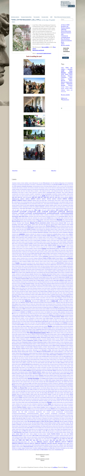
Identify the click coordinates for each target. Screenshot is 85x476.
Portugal (70, 85)
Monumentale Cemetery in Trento (19, 343)
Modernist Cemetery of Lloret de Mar (25, 335)
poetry (47, 373)
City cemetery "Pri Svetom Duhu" (24, 254)
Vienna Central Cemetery (44, 435)
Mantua (28, 326)
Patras (33, 367)
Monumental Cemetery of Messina (19, 340)
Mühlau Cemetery (56, 345)
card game (22, 229)
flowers (41, 286)
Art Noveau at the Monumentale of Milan (59, 208)
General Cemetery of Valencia (61, 294)
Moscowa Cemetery (69, 343)
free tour (35, 288)
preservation (32, 376)
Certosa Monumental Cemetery (52, 248)
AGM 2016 (57, 195)
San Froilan (23, 391)
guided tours (43, 300)
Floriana (38, 286)
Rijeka (15, 388)
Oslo (13, 365)
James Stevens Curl (33, 313)
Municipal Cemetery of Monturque (32, 348)
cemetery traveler (69, 245)
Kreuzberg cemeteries (69, 316)
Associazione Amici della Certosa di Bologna (37, 216)
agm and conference (64, 197)
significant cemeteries (17, 399)
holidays (23, 307)
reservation (20, 386)
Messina (56, 330)
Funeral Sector (62, 291)
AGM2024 (19, 200)
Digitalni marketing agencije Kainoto (42, 459)
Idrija (69, 307)
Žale (40, 449)
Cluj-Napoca (20, 256)
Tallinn (41, 415)
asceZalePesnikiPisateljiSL (53, 213)
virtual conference (62, 437)
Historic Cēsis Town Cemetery (40, 305)
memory (45, 330)
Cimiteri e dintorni (47, 251)
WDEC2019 (21, 443)
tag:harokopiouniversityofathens (33, 413)
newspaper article (45, 356)
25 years (58, 186)
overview (36, 365)
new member (14, 356)
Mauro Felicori (34, 327)
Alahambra (34, 200)
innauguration (52, 308)
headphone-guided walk (60, 302)
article (18, 210)
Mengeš (49, 330)
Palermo (49, 365)
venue (65, 433)
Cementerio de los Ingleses (27, 232)
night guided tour (67, 356)
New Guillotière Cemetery (68, 354)
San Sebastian (22, 392)
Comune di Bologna (38, 258)
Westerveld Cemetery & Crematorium (41, 446)
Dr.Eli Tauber (67, 269)
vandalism (35, 433)
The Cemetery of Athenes (31, 418)
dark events (61, 266)
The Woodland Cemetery (23, 426)
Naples (20, 353)
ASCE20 (66, 210)
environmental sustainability (67, 275)
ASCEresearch (69, 211)
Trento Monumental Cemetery (65, 429)
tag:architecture (39, 411)
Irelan (26, 311)
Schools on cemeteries (17, 395)
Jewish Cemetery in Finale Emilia (59, 313)
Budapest (53, 226)
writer (13, 449)
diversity (65, 267)
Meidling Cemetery (32, 329)
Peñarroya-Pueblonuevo (32, 368)
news (40, 356)
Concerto (65, 258)
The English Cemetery (33, 419)
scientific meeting (51, 395)
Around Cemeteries (35, 208)
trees (49, 429)
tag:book (53, 411)
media (42, 327)
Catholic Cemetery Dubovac (46, 230)
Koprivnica (47, 316)
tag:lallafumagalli (54, 413)
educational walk (45, 274)
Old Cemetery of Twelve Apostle (38, 361)
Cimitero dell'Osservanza (16, 253)
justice (44, 315)
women (23, 448)
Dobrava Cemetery (16, 269)
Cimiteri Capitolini (40, 251)
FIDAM (56, 283)
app (61, 205)
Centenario (68, 246)
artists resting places (29, 210)
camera (43, 227)
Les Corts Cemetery (61, 319)
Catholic (38, 230)
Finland (18, 285)
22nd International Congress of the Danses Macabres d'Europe (44, 186)
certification (39, 248)
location (18, 324)
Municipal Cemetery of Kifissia (18, 348)
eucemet (67, 277)
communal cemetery (69, 256)
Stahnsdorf (29, 407)
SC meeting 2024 (62, 394)
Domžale (29, 269)
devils (23, 267)
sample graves (57, 389)
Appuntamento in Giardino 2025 (28, 206)
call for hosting (24, 227)
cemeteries (22, 234)
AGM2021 (64, 198)
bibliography (62, 221)
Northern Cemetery (69, 357)
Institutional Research (31, 310)
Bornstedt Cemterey (27, 224)
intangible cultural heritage (41, 310)
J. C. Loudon (20, 313)
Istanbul (48, 311)
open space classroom (54, 364)
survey (44, 410)
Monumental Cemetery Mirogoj (48, 337)
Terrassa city (42, 416)
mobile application (66, 334)
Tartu (54, 415)
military (51, 332)
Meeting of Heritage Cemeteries (58, 327)
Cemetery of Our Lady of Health (30, 240)
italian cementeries (53, 311)
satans (39, 394)
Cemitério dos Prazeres (52, 246)
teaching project (70, 415)
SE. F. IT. (65, 395)
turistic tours (36, 430)
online (51, 362)
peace (50, 367)
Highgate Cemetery (69, 304)
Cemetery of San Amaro (16, 242)
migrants (21, 332)
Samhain (52, 389)
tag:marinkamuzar (62, 413)
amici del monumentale (23, 203)
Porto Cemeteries (35, 375)
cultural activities (42, 262)
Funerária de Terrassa (69, 291)
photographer (44, 370)
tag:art (44, 411)
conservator (66, 259)
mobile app (59, 334)
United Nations (25, 432)
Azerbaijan (66, 217)
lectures (47, 319)
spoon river (59, 404)
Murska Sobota (55, 350)
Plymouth (71, 372)
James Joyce (27, 313)
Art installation (43, 208)
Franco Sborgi (30, 288)
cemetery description (66, 69)
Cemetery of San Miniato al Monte (36, 242)
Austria (66, 74)
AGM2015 (33, 198)
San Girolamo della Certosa (51, 391)
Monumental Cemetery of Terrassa (29, 342)
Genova (71, 294)
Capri (70, 227)
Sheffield (44, 397)
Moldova (46, 335)
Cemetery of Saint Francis (68, 240)
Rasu (24, 383)
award (62, 217)
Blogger (65, 467)
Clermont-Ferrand (69, 254)
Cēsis (61, 248)
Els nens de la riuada (20, 275)
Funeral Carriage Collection (46, 291)
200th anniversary (65, 184)
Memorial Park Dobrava (34, 330)
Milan (28, 332)
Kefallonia (67, 315)
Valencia (31, 433)
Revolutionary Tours (65, 386)
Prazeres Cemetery (15, 376)
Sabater (51, 387)
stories (70, 82)
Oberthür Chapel (43, 359)
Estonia (62, 88)
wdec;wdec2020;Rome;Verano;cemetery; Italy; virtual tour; (24, 441)
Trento (58, 429)
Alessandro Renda (50, 200)
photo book (14, 370)
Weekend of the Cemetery (54, 444)
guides (64, 300)
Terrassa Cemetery (36, 416)
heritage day (28, 304)
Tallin (38, 415)
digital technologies (46, 267)
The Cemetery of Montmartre (41, 418)
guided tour (28, 301)
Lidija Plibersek (38, 321)
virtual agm (29, 437)
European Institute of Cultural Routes (21, 280)
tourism (39, 427)
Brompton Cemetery (20, 226)
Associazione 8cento (68, 214)
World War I (52, 448)
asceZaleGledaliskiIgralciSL (39, 213)
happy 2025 (18, 302)
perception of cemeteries (41, 368)
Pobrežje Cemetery (37, 373)
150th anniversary (46, 183)
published (14, 381)
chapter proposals (21, 250)
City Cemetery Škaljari (46, 254)
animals (28, 205)
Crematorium (64, 261)
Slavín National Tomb (43, 402)
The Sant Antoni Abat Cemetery (58, 424)
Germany (70, 79)
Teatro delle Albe (15, 416)
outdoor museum (30, 365)
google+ (52, 297)
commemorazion (62, 256)
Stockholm (25, 408)
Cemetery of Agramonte (37, 237)
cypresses (26, 266)
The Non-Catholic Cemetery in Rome (52, 422)
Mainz (13, 326)
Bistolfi (23, 222)
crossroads (25, 262)
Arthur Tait (14, 210)
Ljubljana (65, 323)
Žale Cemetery (44, 449)
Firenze (22, 285)
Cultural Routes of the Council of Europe (35, 264)
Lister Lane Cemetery (16, 322)
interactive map (49, 310)
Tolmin (13, 427)
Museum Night (25, 351)
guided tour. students (35, 300)
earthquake (41, 272)
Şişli (63, 400)
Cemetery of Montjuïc (63, 238)
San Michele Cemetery (67, 391)
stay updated (33, 407)
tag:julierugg (47, 413)
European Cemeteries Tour (35, 278)
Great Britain (56, 299)
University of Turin (45, 432)
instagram (25, 310)
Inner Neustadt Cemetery (60, 308)
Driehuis (62, 270)
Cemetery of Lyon (54, 238)
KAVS (55, 315)
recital (33, 383)
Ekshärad (50, 274)
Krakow (62, 316)
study (72, 408)
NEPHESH (22, 354)
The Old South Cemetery (26, 424)
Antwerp (59, 205)
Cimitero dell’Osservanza (26, 253)
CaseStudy (19, 230)
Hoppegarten (35, 307)
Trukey (20, 430)
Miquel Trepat (24, 334)
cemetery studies (43, 245)
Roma (19, 387)
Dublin (13, 272)
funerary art (23, 292)
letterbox (67, 319)
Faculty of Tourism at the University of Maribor (33, 281)
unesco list (68, 430)
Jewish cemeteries (42, 313)
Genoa (68, 294)
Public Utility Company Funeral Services (54, 380)
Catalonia (34, 230)
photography (50, 370)
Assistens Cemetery (15, 214)
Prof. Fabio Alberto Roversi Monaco (21, 378)
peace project (61, 367)
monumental (27, 337)
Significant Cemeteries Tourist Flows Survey (48, 399)
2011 (70, 184)
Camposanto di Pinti (49, 227)
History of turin (18, 307)
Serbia (62, 74)
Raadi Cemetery (58, 381)
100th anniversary (35, 183)
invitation (22, 312)
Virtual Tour (68, 437)
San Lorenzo (60, 391)
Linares (53, 321)
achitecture (60, 194)
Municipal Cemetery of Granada (54, 346)
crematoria (60, 261)
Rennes (13, 384)
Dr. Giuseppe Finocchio (60, 269)
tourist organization (66, 427)
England (41, 275)
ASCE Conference (51, 210)
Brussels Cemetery (42, 226)
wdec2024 (49, 443)
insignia (21, 310)
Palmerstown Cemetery (55, 365)
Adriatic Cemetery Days (33, 195)
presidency (37, 376)
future (40, 292)
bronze (26, 226)
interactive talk (54, 310)
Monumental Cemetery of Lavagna (39, 338)
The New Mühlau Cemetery (17, 422)
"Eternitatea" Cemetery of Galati (18, 183)
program (30, 378)
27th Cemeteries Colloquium (33, 187)
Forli (57, 286)
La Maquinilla (31, 318)
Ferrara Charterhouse (47, 283)
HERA (13, 304)
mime (68, 332)
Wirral (65, 446)
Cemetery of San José (25, 242)
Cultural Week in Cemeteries (61, 264)
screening (56, 395)
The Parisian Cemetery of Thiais (38, 424)
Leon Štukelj (54, 319)
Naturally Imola (70, 353)
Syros (19, 411)
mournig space (35, 345)
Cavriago (53, 230)
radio (62, 381)
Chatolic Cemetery (41, 250)
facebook (22, 281)
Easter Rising (48, 272)
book (65, 223)
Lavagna (38, 319)
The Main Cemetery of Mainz (21, 421)
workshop (40, 448)
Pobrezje (22, 373)
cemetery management (20, 237)
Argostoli (71, 206)
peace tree (66, 367)
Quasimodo (41, 381)
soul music (24, 404)
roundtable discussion (36, 387)
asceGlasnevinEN (32, 211)
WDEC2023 (44, 443)
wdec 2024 (35, 440)
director (52, 267)
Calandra (13, 227)
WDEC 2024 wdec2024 (44, 440)
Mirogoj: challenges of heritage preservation (36, 334)
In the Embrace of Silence (30, 308)
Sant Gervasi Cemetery (59, 392)
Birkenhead (19, 222)
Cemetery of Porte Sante (51, 240)
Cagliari (71, 226)
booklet (19, 224)
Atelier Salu (70, 216)
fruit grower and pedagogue (20, 291)
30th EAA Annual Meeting (50, 189)
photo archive (70, 368)
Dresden (58, 270)
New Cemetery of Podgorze (56, 354)
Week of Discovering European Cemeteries (62, 17)
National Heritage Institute (27, 353)
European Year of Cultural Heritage (36, 280)
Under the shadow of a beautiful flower (55, 430)
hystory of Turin (64, 307)
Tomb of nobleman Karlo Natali (21, 427)
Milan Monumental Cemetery (38, 332)
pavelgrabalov (43, 367)
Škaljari (19, 402)
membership (38, 329)
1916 (66, 183)
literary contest (24, 322)
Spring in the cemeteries (68, 404)
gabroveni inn (44, 292)
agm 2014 (52, 195)
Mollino (49, 335)
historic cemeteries (19, 305)
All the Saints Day (17, 202)
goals (21, 297)
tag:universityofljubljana (23, 415)
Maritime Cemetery (24, 327)
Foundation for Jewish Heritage (67, 286)
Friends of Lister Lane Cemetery (41, 289)
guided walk (54, 301)
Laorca (69, 318)
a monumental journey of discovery (53, 192)
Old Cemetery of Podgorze (26, 361)
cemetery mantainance (28, 237)
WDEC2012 (39, 441)
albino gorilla (39, 200)
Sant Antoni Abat (38, 392)
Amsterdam (56, 203)
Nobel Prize (30, 357)
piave (64, 370)
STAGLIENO (14, 407)
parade (72, 365)
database (65, 266)
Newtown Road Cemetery (54, 356)
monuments (42, 343)
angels (72, 203)
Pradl (58, 375)
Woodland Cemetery (29, 448)
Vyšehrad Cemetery (38, 438)
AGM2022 (70, 198)
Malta (22, 326)
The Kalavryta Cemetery (60, 419)
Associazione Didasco (63, 216)
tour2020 (36, 427)
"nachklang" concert (28, 183)
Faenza (43, 281)
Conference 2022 (15, 259)
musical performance (58, 351)
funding (26, 291)
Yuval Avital (31, 449)
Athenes (13, 217)
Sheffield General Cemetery (51, 397)
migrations (25, 332)
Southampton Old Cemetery (42, 404)
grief (21, 300)
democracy (16, 267)
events (62, 67)
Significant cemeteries (15, 17)
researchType (14, 386)
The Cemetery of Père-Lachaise (65, 418)
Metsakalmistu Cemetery (63, 330)
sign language (68, 397)
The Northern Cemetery (64, 422)
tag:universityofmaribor (32, 415)
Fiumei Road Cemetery (47, 285)
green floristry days (15, 300)
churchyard (71, 250)
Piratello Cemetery (36, 372)
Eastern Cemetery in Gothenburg (64, 272)
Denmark (19, 267)
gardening (33, 294)
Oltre (32, 362)
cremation (56, 261)
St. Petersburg (70, 405)
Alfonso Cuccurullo (65, 200)
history (13, 307)
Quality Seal (29, 381)
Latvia (35, 319)
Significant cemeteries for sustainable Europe (31, 399)
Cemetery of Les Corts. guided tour (35, 238)
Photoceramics (39, 370)
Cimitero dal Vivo (69, 251)
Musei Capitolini (61, 350)
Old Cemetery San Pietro (50, 361)
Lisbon (56, 321)
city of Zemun (60, 254)
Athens (17, 218)
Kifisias (26, 316)
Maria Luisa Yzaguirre (43, 326)
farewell (20, 283)
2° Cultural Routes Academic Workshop (42, 184)
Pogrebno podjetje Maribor (61, 373)
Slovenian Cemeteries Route (57, 402)
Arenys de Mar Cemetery (60, 206)
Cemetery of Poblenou (41, 240)
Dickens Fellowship (27, 267)
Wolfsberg (71, 446)
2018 (72, 184)
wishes (67, 446)
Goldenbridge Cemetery (35, 297)
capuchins (18, 229)
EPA (32, 277)
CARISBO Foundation (31, 229)
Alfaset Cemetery (57, 200)
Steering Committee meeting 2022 (63, 407)
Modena (16, 335)
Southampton (34, 404)
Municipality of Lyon (37, 350)
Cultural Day (48, 262)
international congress (16, 311)
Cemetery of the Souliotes (63, 243)
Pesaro (62, 368)
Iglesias (71, 307)
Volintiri (18, 438)
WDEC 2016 (64, 438)
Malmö (19, 326)
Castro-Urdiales (29, 230)
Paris (18, 367)
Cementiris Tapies (15, 234)
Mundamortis (63, 345)
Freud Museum (54, 288)
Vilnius (24, 437)
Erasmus (40, 277)
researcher (63, 384)
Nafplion (17, 353)
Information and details (38, 50)
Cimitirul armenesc (53, 253)
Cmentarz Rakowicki (27, 256)
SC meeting (48, 394)
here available (45, 47)
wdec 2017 (70, 438)
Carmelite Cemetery (54, 229)
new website (19, 356)
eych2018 (14, 281)
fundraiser (30, 291)
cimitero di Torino (46, 253)
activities (64, 194)
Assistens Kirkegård (24, 214)
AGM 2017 (62, 195)
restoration (37, 386)
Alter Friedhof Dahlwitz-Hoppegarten (40, 202)
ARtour (36, 210)
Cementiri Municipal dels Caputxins (55, 232)
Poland (62, 83)
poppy (23, 375)
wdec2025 (54, 443)
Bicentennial (68, 221)
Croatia (70, 72)
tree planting (46, 429)
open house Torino (46, 364)
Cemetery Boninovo (25, 235)
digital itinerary (35, 267)
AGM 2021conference (27, 197)
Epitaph (37, 277)
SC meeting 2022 (55, 394)
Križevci (13, 318)
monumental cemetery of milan (34, 340)
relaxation (66, 383)
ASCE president (60, 210)
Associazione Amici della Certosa (20, 216)
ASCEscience (15, 213)
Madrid (71, 324)
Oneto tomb (47, 362)
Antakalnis (47, 205)
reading (29, 383)
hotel (45, 307)
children (56, 250)
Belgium (63, 80)
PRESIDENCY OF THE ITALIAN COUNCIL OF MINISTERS (51, 376)
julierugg (41, 315)
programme (36, 378)
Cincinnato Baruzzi (61, 253)
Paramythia (14, 367)
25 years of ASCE (63, 186)
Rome (26, 388)
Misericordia (47, 334)
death (68, 266)
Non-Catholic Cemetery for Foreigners (40, 357)
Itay (17, 313)
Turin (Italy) (28, 430)
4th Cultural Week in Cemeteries (32, 190)
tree (34, 429)
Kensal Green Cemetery (20, 316)
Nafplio (68, 351)
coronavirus (37, 261)
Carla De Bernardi (39, 229)
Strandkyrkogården (43, 408)
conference (70, 258)
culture (23, 266)
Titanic (71, 426)
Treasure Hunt (31, 429)
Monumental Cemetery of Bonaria (61, 337)
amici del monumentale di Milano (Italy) (35, 203)
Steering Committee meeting (50, 407)
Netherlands (69, 83)
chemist (46, 250)
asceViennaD (21, 213)
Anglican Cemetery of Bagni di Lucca (19, 205)
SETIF (26, 397)
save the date (43, 394)
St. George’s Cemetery (31, 405)
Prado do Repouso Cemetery (64, 375)
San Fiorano (18, 391)
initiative (48, 308)
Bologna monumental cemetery (43, 223)
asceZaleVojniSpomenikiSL (66, 213)
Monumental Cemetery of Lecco (53, 338)
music (52, 351)
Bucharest (48, 226)
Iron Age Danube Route (36, 311)
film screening (67, 283)
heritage (16, 304)
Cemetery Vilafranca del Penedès (18, 246)
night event (61, 356)
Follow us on (64, 98)
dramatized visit (24, 270)
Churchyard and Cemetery (17, 251)
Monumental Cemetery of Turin (44, 342)
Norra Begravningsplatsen (53, 357)
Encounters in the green (35, 275)
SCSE (60, 395)
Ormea (69, 364)
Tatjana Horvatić (58, 415)
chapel (17, 250)
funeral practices (56, 291)
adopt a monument (25, 195)
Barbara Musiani (50, 219)
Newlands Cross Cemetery (34, 356)
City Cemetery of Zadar (36, 254)
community (14, 258)
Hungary (63, 82)
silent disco (23, 400)
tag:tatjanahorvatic (15, 415)
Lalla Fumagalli (57, 318)
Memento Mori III (44, 329)
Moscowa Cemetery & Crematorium (18, 345)
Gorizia (56, 297)
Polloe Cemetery (19, 375)
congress (61, 259)
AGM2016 (38, 198)
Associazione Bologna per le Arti (52, 216)
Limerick (50, 321)
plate (58, 372)
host (43, 307)
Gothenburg (60, 297)
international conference (68, 310)
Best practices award (56, 221)
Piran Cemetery (15, 372)
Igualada (13, 308)
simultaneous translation (43, 400)
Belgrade (18, 221)
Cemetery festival (65, 235)
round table (30, 387)
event (55, 280)
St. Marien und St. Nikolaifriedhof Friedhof (44, 405)
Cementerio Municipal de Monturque (40, 232)
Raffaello (65, 381)
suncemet (37, 410)
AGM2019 (54, 198)
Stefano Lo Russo (19, 408)
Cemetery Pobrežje (24, 245)
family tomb (58, 281)
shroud (58, 397)
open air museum (26, 364)
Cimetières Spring (32, 251)
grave (29, 299)
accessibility (32, 194)
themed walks (55, 426)
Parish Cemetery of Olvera (24, 367)
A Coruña (26, 192)
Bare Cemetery (65, 219)
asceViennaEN (28, 213)
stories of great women (35, 408)
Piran (72, 370)
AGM (51, 17)
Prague (71, 375)
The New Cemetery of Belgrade (52, 421)
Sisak (52, 400)
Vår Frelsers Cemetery (42, 433)
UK (46, 430)
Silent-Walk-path (35, 400)
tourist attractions (47, 427)
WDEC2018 (15, 443)
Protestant (17, 380)
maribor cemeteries (56, 326)
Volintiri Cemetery (23, 438)
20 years (51, 184)
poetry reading (52, 373)
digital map (40, 267)
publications (71, 380)
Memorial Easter (18, 330)
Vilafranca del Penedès (64, 435)
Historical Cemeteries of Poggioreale (66, 305)
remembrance (70, 383)
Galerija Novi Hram (53, 292)
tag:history (42, 413)
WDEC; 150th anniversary (67, 440)
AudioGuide (35, 217)
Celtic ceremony (70, 230)
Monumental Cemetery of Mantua (66, 338)
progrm (40, 378)
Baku (15, 219)
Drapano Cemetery (34, 270)
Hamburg (13, 302)
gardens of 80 (41, 294)
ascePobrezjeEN (53, 211)
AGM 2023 (40, 197)
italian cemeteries (61, 311)
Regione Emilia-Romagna (43, 383)
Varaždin (49, 433)
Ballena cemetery (40, 219)
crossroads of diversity (31, 262)
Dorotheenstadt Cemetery (40, 269)
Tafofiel (25, 411)
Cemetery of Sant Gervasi (19, 243)
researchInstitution (69, 384)
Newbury (27, 356)
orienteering (65, 364)
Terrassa (30, 416)
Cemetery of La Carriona (16, 238)
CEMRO (63, 246)
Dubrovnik (28, 272)
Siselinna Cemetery (56, 400)
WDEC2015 (58, 441)
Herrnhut (64, 304)
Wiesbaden (51, 446)
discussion (62, 267)
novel (22, 359)
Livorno (61, 322)
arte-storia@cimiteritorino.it (44, 53)
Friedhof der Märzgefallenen (62, 288)
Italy (71, 67)
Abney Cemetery (65, 192)
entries (60, 275)
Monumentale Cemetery (68, 342)
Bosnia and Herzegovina (45, 224)
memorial (67, 329)
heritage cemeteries (22, 304)
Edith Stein (27, 274)
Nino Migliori (21, 357)
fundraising (35, 291)
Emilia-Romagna (27, 275)
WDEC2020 (26, 443)
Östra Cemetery (17, 365)
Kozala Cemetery (56, 316)
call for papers (30, 227)
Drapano (28, 270)
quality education (23, 381)
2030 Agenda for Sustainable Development (23, 186)
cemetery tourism (52, 245)
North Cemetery (61, 357)
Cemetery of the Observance (52, 243)
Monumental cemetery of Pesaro (62, 340)
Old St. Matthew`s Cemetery (24, 362)
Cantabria (58, 227)
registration (50, 383)
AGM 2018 (66, 195)
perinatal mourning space (56, 368)
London (22, 324)
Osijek (72, 364)
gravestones (52, 299)
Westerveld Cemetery (29, 446)
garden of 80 (65, 292)
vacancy (27, 433)
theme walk (45, 426)
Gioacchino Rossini (33, 296)
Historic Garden (49, 305)
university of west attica (54, 432)
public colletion (22, 380)
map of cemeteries (35, 326)
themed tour (50, 426)
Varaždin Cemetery (55, 433)
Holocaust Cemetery (28, 307)
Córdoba (32, 261)
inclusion (37, 308)
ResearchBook (58, 384)
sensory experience (15, 397)
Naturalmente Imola (15, 354)
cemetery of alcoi (46, 237)
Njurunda (26, 357)
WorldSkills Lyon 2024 (65, 448)
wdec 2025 (52, 440)
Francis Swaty (24, 288)
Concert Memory (59, 258)
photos (54, 370)
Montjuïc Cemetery (60, 335)
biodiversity (14, 222)
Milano (48, 332)
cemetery (71, 234)
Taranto (47, 415)
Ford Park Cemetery (52, 286)
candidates (55, 227)
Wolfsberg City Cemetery (17, 448)
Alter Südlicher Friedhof (63, 202)
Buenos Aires (58, 226)
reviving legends (58, 386)
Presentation (21, 376)
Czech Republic (31, 266)
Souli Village (29, 404)
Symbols (71, 410)
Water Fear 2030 (50, 438)
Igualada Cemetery (18, 308)
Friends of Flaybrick (30, 289)
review (48, 386)
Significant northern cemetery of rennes (64, 399)
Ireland (67, 82)
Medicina (46, 327)
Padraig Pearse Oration (42, 365)
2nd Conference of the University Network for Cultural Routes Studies (52, 187)
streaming (49, 408)
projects (61, 378)
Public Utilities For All (40, 380)
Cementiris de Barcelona (68, 232)
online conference (61, 362)
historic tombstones (55, 305)
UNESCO (64, 430)
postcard (45, 375)
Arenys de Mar (52, 206)
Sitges (17, 402)
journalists (32, 315)
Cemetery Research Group (34, 245)
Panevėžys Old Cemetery (65, 365)
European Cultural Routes (60, 278)
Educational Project (37, 274)
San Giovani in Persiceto (30, 391)
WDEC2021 (32, 443)
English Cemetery (47, 275)
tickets (69, 426)
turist (33, 430)
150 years (40, 183)
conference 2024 (28, 259)
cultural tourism (47, 264)
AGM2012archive (15, 198)
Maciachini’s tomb (66, 324)
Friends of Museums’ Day (52, 289)
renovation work (19, 384)
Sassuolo (35, 394)
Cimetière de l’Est (25, 251)
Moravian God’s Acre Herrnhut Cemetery (57, 343)
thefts (42, 426)
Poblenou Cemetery (16, 373)
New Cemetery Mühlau (45, 354)
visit (15, 438)
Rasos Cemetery (19, 383)
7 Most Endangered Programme (57, 190)
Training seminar (25, 429)
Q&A (19, 381)
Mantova (24, 326)
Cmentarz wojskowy (34, 256)
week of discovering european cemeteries (40, 444)
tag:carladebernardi (59, 411)
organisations (60, 364)
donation (33, 269)
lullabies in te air (52, 324)
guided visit (48, 300)
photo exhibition (27, 370)
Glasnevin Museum (65, 296)
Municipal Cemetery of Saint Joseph (57, 348)
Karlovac (51, 315)
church (67, 250)
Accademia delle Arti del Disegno (18, 194)
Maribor (50, 326)
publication (65, 380)
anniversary (32, 205)
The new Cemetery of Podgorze (66, 421)
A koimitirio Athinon (41, 192)
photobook (34, 370)
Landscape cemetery (64, 318)
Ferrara (41, 283)
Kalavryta (47, 315)
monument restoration (20, 337)
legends (50, 319)
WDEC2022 (38, 443)
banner (45, 219)
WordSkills (35, 448)
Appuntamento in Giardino (17, 206)
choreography (63, 250)
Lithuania (63, 90)
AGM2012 (71, 197)
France (70, 80)
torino (31, 427)
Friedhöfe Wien (23, 289)
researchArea (46, 384)
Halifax (67, 300)
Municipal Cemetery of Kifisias (67, 346)
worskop (71, 448)
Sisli (61, 400)
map (31, 326)
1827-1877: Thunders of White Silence (57, 183)
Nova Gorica (18, 359)
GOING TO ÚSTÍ (26, 297)
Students (53, 408)
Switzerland (67, 410)
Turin (25, 430)
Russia (48, 387)
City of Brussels (54, 254)
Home (34, 170)
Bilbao (72, 221)
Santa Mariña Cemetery (68, 392)
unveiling (68, 432)
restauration (32, 386)
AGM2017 (44, 198)
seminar (71, 395)
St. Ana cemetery (23, 405)
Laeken (44, 318)
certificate (35, 248)
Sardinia (31, 394)
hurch (60, 307)
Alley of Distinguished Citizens (26, 202)
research (27, 384)
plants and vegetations (52, 372)
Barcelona (59, 219)
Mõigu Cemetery (41, 335)
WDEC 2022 (22, 440)
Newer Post (14, 170)
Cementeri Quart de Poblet (17, 232)
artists (24, 210)
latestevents (31, 319)
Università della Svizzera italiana (35, 432)
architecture (41, 206)
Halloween (71, 300)
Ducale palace (33, 272)
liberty (19, 321)
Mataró (29, 327)
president (65, 376)
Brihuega (56, 224)
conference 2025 (34, 259)
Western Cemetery (19, 446)
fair (46, 281)
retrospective (42, 386)
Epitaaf (34, 277)
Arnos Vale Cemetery (27, 208)
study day (14, 410)
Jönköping (28, 315)
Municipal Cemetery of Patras (44, 348)
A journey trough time (32, 192)
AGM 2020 (14, 197)
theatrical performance (36, 426)
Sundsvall (41, 410)
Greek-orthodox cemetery (68, 299)
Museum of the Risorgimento (44, 351)
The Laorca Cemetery (69, 419)
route (42, 387)
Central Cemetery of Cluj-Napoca (22, 248)
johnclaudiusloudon (22, 315)
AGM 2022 (34, 197)
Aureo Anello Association (42, 217)
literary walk (34, 322)
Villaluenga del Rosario (19, 437)
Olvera (34, 362)
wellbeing (61, 444)
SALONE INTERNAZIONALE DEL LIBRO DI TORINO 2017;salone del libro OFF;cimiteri (33, 389)
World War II (58, 448)
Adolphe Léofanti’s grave (16, 195)
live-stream (57, 322)
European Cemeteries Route (26, 17)
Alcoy (46, 200)
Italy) (15, 313)
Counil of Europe (50, 261)
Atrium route (29, 217)
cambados (40, 227)
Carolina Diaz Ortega (69, 229)
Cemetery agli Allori (16, 235)
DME (69, 267)
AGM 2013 (47, 195)
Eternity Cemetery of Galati (51, 277)
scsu (62, 395)
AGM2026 (29, 200)
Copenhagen (24, 261)
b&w (69, 217)
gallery (58, 292)
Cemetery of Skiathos (28, 243)
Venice (62, 433)
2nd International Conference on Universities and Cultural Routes (32, 189)
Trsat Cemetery (15, 430)
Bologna (32, 223)
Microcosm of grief (15, 332)
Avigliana (56, 217)
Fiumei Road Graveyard (57, 285)
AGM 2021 (19, 197)
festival (53, 283)
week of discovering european (25, 444)
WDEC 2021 (15, 440)
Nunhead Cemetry (36, 359)
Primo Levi (71, 376)
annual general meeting (40, 205)
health (66, 302)
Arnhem (21, 208)
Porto (31, 375)
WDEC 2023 (29, 440)
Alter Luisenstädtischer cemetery (53, 202)
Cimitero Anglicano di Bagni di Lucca (58, 251)
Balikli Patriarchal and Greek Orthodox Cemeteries (26, 219)
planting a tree (45, 372)
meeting (49, 327)
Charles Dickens (28, 250)
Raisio (69, 381)
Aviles (59, 217)
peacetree (17, 368)
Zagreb (37, 449)
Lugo (48, 324)
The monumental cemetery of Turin (36, 421)
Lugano (45, 324)
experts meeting (67, 280)
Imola (24, 308)
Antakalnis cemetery (53, 205)
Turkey (40, 430)
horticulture (40, 307)
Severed (41, 397)
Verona (24, 435)
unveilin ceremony (62, 432)
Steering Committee (41, 407)
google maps (48, 297)
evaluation (47, 280)
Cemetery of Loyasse (46, 238)
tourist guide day (59, 427)
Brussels (29, 226)
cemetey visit (27, 246)
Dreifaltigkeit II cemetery (43, 270)
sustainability (49, 410)
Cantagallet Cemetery (65, 227)
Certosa (44, 248)
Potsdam (55, 375)
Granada (26, 299)
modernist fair (34, 335)
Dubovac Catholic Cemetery (20, 272)
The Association (37, 17)
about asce (70, 192)
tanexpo (44, 415)
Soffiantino (18, 404)
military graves (63, 332)
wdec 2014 (59, 438)
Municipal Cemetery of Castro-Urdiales (24, 346)
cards (25, 229)
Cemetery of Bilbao (53, 237)
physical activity (60, 370)
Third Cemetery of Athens (63, 426)
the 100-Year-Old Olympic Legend (51, 416)
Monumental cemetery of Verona (57, 342)
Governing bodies (45, 17)
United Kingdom (18, 432)
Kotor (51, 316)
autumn (52, 217)
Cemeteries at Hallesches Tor (30, 234)
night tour (16, 357)
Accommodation (48, 194)
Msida (42, 345)
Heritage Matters (39, 304)
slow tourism (65, 402)
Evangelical (51, 280)
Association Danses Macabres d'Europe (36, 214)
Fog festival (45, 286)
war (42, 438)
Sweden (62, 86)
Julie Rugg (36, 315)
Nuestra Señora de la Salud (28, 359)
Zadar (35, 449)
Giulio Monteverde (47, 296)
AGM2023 (14, 200)
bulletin (62, 226)
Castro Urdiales (23, 230)
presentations (26, 376)
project (44, 378)
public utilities (33, 380)
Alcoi (43, 200)
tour (33, 427)
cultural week (53, 264)
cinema (66, 253)
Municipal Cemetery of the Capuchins (24, 350)
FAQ (18, 283)
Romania (63, 85)
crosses (21, 262)
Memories (42, 330)
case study (14, 230)
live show (53, 322)
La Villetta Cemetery (38, 318)
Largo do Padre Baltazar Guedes (22, 319)
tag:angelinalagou (31, 411)
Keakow (63, 315)
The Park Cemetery (48, 424)
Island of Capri (44, 311)
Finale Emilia (14, 285)
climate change (15, 256)
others (22, 365)
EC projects (22, 274)
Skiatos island (27, 402)
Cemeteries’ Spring (64, 234)
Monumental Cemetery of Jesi (26, 338)
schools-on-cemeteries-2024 (29, 395)
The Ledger (14, 421)
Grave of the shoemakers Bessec (37, 299)
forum (60, 286)
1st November (32, 184)
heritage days (33, 304)
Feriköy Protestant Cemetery (28, 283)
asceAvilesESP (23, 211)
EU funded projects (61, 277)
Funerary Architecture (16, 292)
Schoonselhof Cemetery (39, 395)
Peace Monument (55, 367)
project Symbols (49, 378)
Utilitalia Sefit (23, 433)
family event (53, 281)
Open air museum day (34, 364)
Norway (13, 359)
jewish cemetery (49, 313)
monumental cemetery (35, 337)
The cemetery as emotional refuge (64, 416)
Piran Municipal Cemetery (23, 372)
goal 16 (18, 297)
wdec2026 (60, 443)
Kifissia (29, 316)
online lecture (67, 362)
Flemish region (18, 286)
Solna (21, 404)
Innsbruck (17, 310)
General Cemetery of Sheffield (49, 294)
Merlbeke (52, 330)
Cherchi (49, 250)
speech (55, 404)
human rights (51, 307)
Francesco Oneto (18, 288)
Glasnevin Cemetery (56, 296)
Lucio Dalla (41, 324)
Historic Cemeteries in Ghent (29, 305)
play (60, 372)
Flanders (63, 285)
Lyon (62, 324)
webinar (64, 443)
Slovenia (63, 72)
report (23, 384)
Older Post (53, 170)
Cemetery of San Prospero (48, 242)
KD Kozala (59, 315)
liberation (71, 319)
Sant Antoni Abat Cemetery (48, 392)
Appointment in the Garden (68, 205)
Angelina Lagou (62, 203)
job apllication (68, 313)
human (47, 307)
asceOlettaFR (45, 211)
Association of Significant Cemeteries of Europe (54, 214)
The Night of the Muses (27, 422)
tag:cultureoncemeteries (68, 411)
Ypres (28, 449)
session (24, 397)
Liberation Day (15, 321)
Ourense (25, 365)
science (46, 395)
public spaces (28, 380)
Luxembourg (58, 324)
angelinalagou (67, 203)
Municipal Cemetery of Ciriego (40, 346)
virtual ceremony (34, 437)
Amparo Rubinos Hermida (49, 203)
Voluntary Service (30, 438)
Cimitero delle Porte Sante (36, 253)
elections (14, 275)
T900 (22, 411)
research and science (32, 384)
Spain (70, 71)
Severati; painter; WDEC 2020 (33, 397)
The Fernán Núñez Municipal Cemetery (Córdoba (46, 419)
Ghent (17, 296)
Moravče (47, 343)
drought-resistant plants (68, 270)
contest (20, 261)
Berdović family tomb (33, 221)
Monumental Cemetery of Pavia (49, 340)
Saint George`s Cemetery (58, 387)
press (68, 376)
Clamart (64, 254)
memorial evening (25, 330)
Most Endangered (29, 345)
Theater (29, 426)
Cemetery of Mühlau (20, 240)
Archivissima (47, 206)
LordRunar (55, 467)
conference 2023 (22, 259)
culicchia (37, 262)
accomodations (55, 194)
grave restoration (46, 299)
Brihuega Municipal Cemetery (64, 224)
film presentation (61, 283)
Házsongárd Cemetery (51, 302)
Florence (23, 286)
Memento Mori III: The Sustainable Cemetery (56, 329)
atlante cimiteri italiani (23, 217)
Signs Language (15, 400)
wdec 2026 (58, 440)
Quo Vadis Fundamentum (49, 381)
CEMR (59, 246)
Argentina (67, 206)
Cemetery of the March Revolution (39, 243)
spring (62, 404)
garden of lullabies (17, 294)
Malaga (16, 326)
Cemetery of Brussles (61, 237)
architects (37, 206)
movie (39, 345)
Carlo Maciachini (46, 229)
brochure (14, 226)
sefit (68, 395)
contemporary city (15, 261)
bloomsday (27, 222)
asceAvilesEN (15, 211)
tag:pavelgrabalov (69, 413)
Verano (68, 433)
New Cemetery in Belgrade (35, 354)
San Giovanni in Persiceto (40, 391)
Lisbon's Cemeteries (61, 321)
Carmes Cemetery (61, 229)
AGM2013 (22, 198)
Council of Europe (43, 261)
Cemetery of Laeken (25, 238)
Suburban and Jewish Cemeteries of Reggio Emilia (25, 410)
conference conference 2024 (49, 259)
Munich (67, 345)
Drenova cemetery (52, 270)
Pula (17, 381)
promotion (66, 378)
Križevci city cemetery (20, 318)
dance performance (46, 266)
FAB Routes (18, 281)
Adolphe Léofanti (69, 194)
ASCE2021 (71, 210)
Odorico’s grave (56, 359)
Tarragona (51, 415)
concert (54, 258)
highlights (14, 305)
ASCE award (44, 210)
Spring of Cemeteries (16, 405)
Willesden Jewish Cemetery (58, 446)
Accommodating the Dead (39, 194)
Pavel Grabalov (38, 367)
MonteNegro (54, 335)
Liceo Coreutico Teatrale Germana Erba (27, 321)
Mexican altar (70, 330)
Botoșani (52, 224)
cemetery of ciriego (69, 237)
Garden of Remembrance (26, 294)
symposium (14, 411)
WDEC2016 (64, 441)
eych (72, 280)
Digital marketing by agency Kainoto (42, 455)
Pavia (48, 367)
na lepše (65, 351)
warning (45, 438)
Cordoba (29, 261)
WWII (20, 449)
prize (13, 378)
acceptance (27, 194)
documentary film (24, 269)
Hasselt (45, 302)
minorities (20, 334)
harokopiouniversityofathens (38, 302)
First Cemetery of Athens (29, 285)
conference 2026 (41, 259)
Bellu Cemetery (24, 221)
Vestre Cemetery (29, 435)
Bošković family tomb (36, 224)
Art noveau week (70, 208)
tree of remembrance (39, 429)
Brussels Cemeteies (35, 226)
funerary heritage (35, 292)
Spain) (52, 404)
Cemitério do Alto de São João (42, 246)
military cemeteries (56, 332)
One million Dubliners (40, 362)
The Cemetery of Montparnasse (53, 418)
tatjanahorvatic (64, 415)
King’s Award (41, 316)
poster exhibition (50, 375)
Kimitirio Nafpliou (35, 316)
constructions (70, 259)
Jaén (24, 313)
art (40, 208)
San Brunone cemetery (64, 389)
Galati (48, 292)
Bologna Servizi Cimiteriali (57, 222)
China (59, 250)
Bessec (43, 221)
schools (71, 394)
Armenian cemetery (15, 208)
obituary (48, 359)
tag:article (48, 411)
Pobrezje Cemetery (29, 373)
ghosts (27, 296)
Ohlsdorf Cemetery (63, 359)
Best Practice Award (48, 221)
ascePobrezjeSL (61, 211)
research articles (68, 88)
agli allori (40, 195)
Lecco (41, 319)
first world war (38, 285)
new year (23, 356)
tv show (43, 430)
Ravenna (26, 383)
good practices (42, 297)
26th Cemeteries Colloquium (22, 187)
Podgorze (44, 373)
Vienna (37, 435)
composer (18, 258)
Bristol (71, 224)
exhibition (61, 280)
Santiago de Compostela (21, 394)
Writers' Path (16, 449)
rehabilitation (61, 383)
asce (39, 210)
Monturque (66, 335)
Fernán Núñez (37, 283)
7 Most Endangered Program (44, 190)
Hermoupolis (50, 304)
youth (25, 449)
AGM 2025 (51, 197)
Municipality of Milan (46, 350)
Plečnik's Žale (66, 372)
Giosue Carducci (41, 296)
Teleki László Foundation (23, 416)
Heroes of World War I (57, 304)
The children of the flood (23, 419)
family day (49, 281)
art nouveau (49, 208)
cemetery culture (33, 235)
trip (72, 429)
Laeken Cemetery (49, 318)
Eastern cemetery (54, 272)
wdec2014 (51, 441)
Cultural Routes (23, 264)
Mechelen (39, 327)
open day (41, 364)
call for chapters (18, 227)
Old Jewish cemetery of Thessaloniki (62, 361)
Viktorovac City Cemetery (54, 435)
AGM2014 (27, 198)
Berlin (39, 221)
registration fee (55, 383)
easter (44, 272)
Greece (62, 79)
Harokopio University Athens (27, 302)
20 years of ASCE (58, 184)
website (67, 443)
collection (40, 256)
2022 (13, 186)
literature (39, 322)
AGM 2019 (71, 195)
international (60, 310)
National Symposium (63, 353)
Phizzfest (66, 368)
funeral (38, 291)
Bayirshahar (71, 219)
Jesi (38, 313)
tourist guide (53, 427)
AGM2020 (59, 198)
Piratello (30, 372)
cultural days (53, 262)
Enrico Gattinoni (55, 275)
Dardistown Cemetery (54, 266)
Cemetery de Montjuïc (41, 235)
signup (19, 400)
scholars (67, 394)
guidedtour (60, 300)
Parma (30, 367)
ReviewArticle (52, 386)
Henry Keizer (70, 302)
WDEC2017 (70, 441)
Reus (45, 386)
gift (29, 296)
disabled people (57, 267)
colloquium (45, 256)
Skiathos (23, 402)
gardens (36, 294)
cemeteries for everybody (41, 234)
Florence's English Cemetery (31, 286)
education (31, 274)
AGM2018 (49, 198)
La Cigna (26, 318)
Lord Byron (26, 324)
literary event (29, 322)
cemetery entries (59, 235)
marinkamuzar (17, 327)
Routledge (45, 387)
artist (21, 210)
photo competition (19, 370)
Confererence (56, 259)
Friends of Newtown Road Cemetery (64, 289)
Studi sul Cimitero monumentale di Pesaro (63, 408)
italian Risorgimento (69, 311)
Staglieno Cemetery (22, 407)
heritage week (45, 304)
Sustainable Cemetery (56, 410)
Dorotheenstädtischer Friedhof (50, 269)
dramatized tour (17, 270)
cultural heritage (60, 263)
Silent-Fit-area (28, 400)
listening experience (69, 321)
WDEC (67, 67)
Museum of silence (32, 351)
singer (49, 400)
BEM (28, 221)
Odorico (51, 359)
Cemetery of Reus (59, 240)
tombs (28, 427)
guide (23, 300)
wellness (65, 444)
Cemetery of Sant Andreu (57, 242)
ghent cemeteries (23, 296)
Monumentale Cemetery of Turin (33, 343)
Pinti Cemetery (68, 370)
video (33, 435)
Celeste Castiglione (63, 230)
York (23, 449)
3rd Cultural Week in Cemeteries (61, 189)
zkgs (63, 449)
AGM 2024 (46, 197)
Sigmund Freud (63, 397)
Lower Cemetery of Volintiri (34, 324)
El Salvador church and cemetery (66, 274)
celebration (57, 230)
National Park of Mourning (37, 353)
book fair (68, 222)
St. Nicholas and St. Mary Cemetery (60, 405)
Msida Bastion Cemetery (47, 345)
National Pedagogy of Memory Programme (51, 353)
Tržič (22, 430)
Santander (14, 394)
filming (71, 283)
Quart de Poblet (35, 381)
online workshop (18, 364)
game (61, 292)
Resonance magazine (26, 386)
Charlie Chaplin (34, 250)
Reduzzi (36, 383)
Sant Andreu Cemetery (29, 392)
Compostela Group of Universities (26, 258)
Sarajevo (28, 394)
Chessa (53, 250)
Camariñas (36, 227)
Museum (20, 351)
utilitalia (17, 433)
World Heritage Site (46, 448)
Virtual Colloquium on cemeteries (52, 437)
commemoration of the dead (53, 256)
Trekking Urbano (54, 429)
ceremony (31, 248)
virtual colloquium (41, 437)
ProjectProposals (56, 378)
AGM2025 (25, 200)
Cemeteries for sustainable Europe (53, 234)
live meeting (48, 322)
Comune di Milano (47, 258)
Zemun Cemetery (52, 449)
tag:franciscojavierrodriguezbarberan (19, 413)
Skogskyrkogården (34, 402)
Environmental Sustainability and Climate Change (21, 277)
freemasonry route (40, 288)
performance (48, 368)
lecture (44, 319)
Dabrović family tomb (38, 266)
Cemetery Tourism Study (61, 245)
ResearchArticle (52, 384)
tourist (43, 427)
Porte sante (27, 375)
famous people (68, 86)
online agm (55, 362)
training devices (19, 429)
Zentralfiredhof (58, 449)
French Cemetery (47, 288)
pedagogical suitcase (23, 368)
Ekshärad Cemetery (56, 274)
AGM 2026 (57, 197)
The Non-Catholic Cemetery (38, 422)
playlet (62, 372)
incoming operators (42, 308)
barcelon (54, 219)
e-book (37, 272)
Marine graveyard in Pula (65, 326)
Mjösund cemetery (53, 334)
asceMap (39, 211)
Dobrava (71, 267)
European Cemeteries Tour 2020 (48, 278)
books (22, 224)
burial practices (67, 226)
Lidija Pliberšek (45, 321)
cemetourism (32, 246)
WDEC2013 (45, 441)
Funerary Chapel (28, 292)
